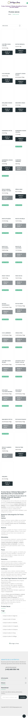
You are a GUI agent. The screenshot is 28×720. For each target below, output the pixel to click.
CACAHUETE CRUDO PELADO (20, 74)
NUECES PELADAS (6, 218)
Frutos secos (5, 606)
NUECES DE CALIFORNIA (18, 247)
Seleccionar (11, 26)
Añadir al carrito (7, 52)
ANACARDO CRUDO (20, 103)
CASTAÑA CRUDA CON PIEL (6, 44)
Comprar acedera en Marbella (10, 622)
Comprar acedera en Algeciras (10, 615)
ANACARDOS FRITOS (7, 419)
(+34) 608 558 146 (12, 669)
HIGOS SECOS (18, 275)
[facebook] (2, 674)
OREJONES (4, 476)
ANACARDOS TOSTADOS (18, 390)
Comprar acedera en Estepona (10, 629)
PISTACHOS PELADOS (20, 419)
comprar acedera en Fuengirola (10, 626)
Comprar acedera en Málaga (10, 636)
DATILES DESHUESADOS (5, 304)
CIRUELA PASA (18, 333)
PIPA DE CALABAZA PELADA (6, 448)
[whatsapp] (13, 674)
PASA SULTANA (19, 447)
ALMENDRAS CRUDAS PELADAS (7, 160)
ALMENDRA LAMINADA (18, 160)
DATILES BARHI (19, 303)
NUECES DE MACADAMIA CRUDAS (5, 247)
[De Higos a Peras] (14, 643)
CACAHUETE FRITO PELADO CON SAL (20, 361)
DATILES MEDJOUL (20, 44)
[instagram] (4, 674)
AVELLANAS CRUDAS (7, 103)
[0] (26, 2)
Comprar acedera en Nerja (9, 633)
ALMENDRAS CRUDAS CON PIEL (20, 131)
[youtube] (10, 674)
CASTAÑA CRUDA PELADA (6, 361)
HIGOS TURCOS (6, 275)
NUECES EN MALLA (20, 218)
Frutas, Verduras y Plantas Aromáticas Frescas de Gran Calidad (14, 7)
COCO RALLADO (6, 73)
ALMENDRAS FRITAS (7, 130)
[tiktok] (7, 674)
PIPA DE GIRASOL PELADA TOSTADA (6, 190)
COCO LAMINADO (6, 333)
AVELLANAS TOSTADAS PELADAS (7, 390)
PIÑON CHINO (18, 189)
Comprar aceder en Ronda (9, 619)
